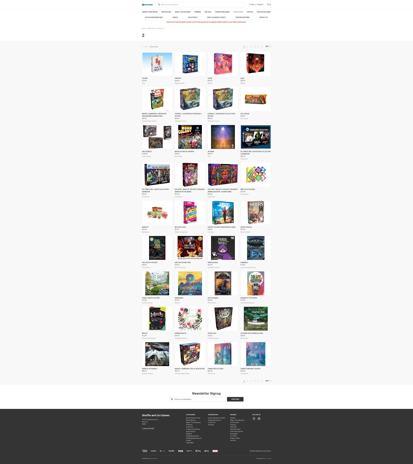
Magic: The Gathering (182, 12)
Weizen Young (266, 458)
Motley (145, 333)
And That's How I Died (183, 262)
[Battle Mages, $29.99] (223, 283)
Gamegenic (234, 434)
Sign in (253, 4)
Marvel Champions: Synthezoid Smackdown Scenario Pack (154, 115)
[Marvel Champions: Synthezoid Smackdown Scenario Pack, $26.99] (157, 99)
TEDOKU (145, 78)
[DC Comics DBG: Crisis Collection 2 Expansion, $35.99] (157, 175)
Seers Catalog (246, 227)
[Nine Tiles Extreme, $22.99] (256, 175)
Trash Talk (212, 333)
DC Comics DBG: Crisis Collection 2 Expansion (155, 190)
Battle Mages (213, 298)
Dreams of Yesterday (248, 298)
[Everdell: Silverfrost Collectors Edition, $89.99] (223, 99)
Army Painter (234, 422)
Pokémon (197, 12)
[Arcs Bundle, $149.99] (157, 137)
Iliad (242, 78)
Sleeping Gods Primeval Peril (251, 333)
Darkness (244, 262)
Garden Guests (180, 333)
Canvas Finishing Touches (250, 369)
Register (260, 4)
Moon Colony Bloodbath (184, 152)
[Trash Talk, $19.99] (223, 318)
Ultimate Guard (235, 429)
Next (267, 46)
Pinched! (178, 78)
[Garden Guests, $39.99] (190, 318)
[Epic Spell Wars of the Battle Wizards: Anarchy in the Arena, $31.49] (190, 175)
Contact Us (263, 17)
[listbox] (156, 46)
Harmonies (179, 298)
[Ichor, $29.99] (223, 64)
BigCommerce (153, 458)
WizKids (232, 418)
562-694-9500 (149, 429)
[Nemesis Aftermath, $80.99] (157, 354)
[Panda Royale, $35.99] (223, 248)
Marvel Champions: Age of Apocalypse (190, 369)
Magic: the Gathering (237, 420)
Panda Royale (213, 262)
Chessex (233, 425)
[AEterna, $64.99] (223, 137)
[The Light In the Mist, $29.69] (157, 248)
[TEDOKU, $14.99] (157, 64)
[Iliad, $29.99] (256, 64)
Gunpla (175, 17)
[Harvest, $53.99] (157, 212)
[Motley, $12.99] (157, 318)
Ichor (210, 78)
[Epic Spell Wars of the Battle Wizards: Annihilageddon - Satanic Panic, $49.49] (223, 175)
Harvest (145, 227)
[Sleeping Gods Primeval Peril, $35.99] (256, 318)
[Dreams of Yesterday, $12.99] (256, 283)
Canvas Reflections (215, 369)
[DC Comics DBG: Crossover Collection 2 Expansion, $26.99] (256, 137)
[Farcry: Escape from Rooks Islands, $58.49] (223, 212)
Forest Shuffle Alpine (150, 298)
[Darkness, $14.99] (256, 248)
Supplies (250, 12)
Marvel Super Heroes (150, 12)
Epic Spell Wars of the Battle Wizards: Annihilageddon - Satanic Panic (223, 190)
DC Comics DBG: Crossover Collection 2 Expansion (255, 153)
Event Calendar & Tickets (216, 17)
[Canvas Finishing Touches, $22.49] (256, 354)
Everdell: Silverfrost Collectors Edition (221, 115)
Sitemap (211, 425)
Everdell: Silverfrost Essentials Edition (188, 115)
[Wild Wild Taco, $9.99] (190, 212)
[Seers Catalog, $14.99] (256, 212)
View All (233, 440)
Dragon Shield (235, 438)
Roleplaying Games (264, 12)
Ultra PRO (233, 427)
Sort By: (145, 47)
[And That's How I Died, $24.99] (190, 248)
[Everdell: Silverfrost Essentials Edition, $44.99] (190, 99)
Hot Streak (244, 114)
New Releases (166, 12)
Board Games (238, 12)
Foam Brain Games (236, 431)
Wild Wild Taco (180, 227)
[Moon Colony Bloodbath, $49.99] (190, 137)
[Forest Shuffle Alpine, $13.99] (157, 283)
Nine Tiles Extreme (247, 189)
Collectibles (192, 17)
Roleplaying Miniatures (154, 17)
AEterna (211, 152)
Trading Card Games (222, 12)
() (270, 4)
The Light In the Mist (150, 262)
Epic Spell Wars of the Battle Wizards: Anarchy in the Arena (190, 190)
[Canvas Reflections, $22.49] (223, 354)
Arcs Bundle (147, 152)
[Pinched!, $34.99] (190, 64)
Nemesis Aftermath (149, 369)
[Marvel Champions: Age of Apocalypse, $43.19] (190, 354)
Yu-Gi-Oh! (233, 436)
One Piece (208, 12)
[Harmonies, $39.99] (190, 283)
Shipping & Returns (242, 17)
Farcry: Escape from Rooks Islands (222, 227)
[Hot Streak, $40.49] (256, 99)
